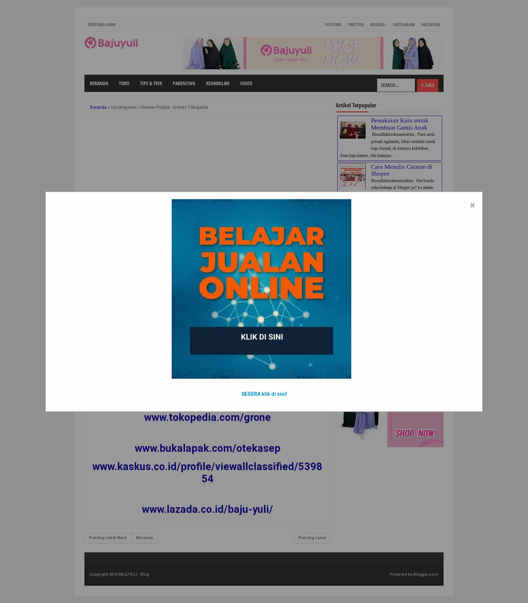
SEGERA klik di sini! (264, 393)
